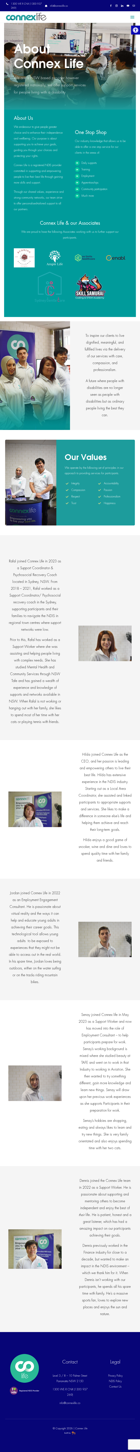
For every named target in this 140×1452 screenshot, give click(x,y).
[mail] (134, 6)
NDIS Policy (115, 1381)
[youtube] (128, 6)
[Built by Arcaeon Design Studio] (70, 1433)
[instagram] (116, 6)
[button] (135, 30)
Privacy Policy (115, 1375)
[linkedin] (122, 6)
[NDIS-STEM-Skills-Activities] (90, 273)
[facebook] (111, 6)
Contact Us (115, 1386)
